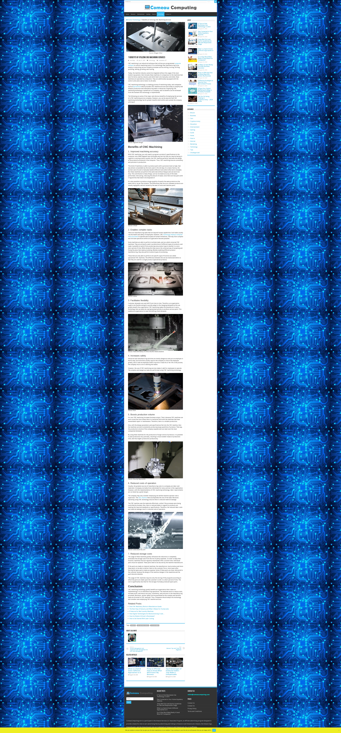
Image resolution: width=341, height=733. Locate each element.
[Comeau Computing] (170, 7)
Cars (191, 118)
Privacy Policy (192, 708)
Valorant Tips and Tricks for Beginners (173, 648)
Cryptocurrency (195, 121)
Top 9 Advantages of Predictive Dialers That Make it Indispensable (173, 671)
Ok (214, 730)
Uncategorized (195, 152)
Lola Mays (132, 60)
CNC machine (142, 498)
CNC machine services (143, 625)
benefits (133, 625)
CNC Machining (155, 625)
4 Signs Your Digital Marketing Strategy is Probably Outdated (205, 90)
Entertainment (140, 14)
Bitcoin (192, 113)
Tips (191, 150)
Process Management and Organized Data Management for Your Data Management (139, 649)
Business (133, 14)
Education (193, 124)
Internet (192, 141)
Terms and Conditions (195, 711)
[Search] (215, 1)
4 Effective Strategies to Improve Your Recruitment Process (205, 82)
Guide (192, 133)
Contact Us (127, 1)
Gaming (148, 14)
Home (127, 14)
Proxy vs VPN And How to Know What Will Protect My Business (154, 671)
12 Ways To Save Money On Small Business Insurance (205, 66)
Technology (161, 14)
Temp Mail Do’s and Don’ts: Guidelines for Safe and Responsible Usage (205, 42)
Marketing (193, 144)
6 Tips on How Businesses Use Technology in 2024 (204, 25)
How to (154, 14)
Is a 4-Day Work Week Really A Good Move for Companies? (205, 58)
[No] (339, 730)
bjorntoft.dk (137, 86)
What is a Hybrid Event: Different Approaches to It (134, 670)
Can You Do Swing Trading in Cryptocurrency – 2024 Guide (205, 99)
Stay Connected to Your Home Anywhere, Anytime (205, 33)
